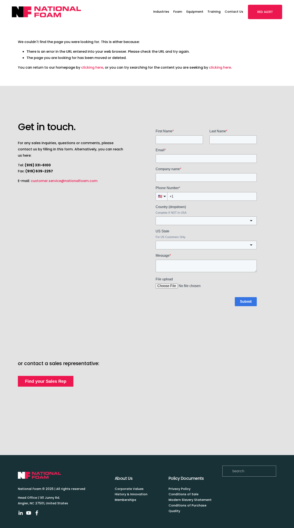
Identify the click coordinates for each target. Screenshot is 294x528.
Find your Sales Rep (45, 381)
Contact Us (234, 11)
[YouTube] (28, 513)
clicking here (92, 67)
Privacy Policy (179, 489)
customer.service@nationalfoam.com (64, 180)
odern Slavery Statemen (190, 500)
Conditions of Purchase (187, 505)
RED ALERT (265, 12)
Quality (174, 511)
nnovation (139, 494)
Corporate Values (129, 489)
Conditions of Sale (184, 494)
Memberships (125, 500)
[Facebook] (36, 513)
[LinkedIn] (20, 513)
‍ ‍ (190, 489)
